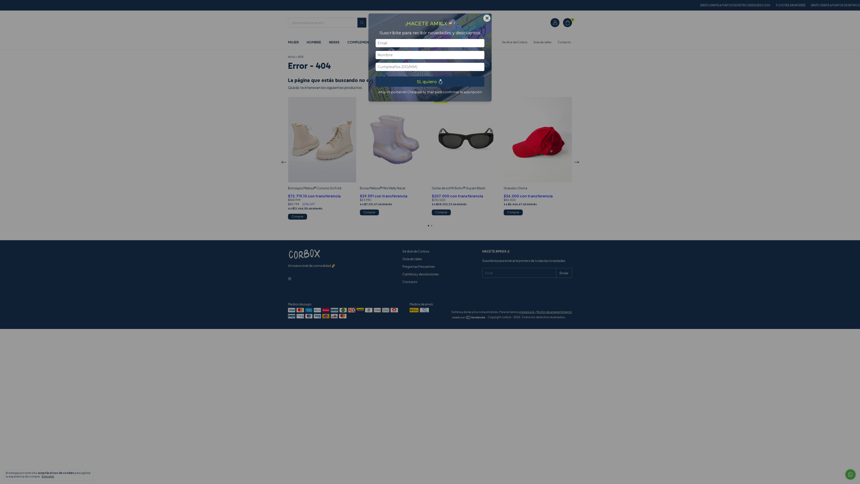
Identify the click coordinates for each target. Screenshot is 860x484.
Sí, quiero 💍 (430, 81)
